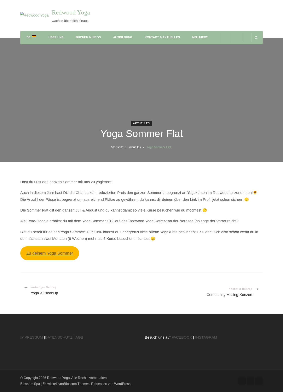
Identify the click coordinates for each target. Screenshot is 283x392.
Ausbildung (122, 37)
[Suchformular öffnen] (256, 37)
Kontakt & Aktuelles (162, 37)
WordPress (122, 384)
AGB (79, 337)
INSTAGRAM (206, 337)
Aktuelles (141, 123)
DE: (29, 37)
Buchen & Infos (88, 37)
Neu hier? (200, 37)
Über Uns (55, 37)
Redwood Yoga (71, 12)
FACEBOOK (181, 337)
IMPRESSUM (32, 337)
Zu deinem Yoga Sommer (49, 253)
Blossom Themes (76, 384)
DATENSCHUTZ (59, 337)
